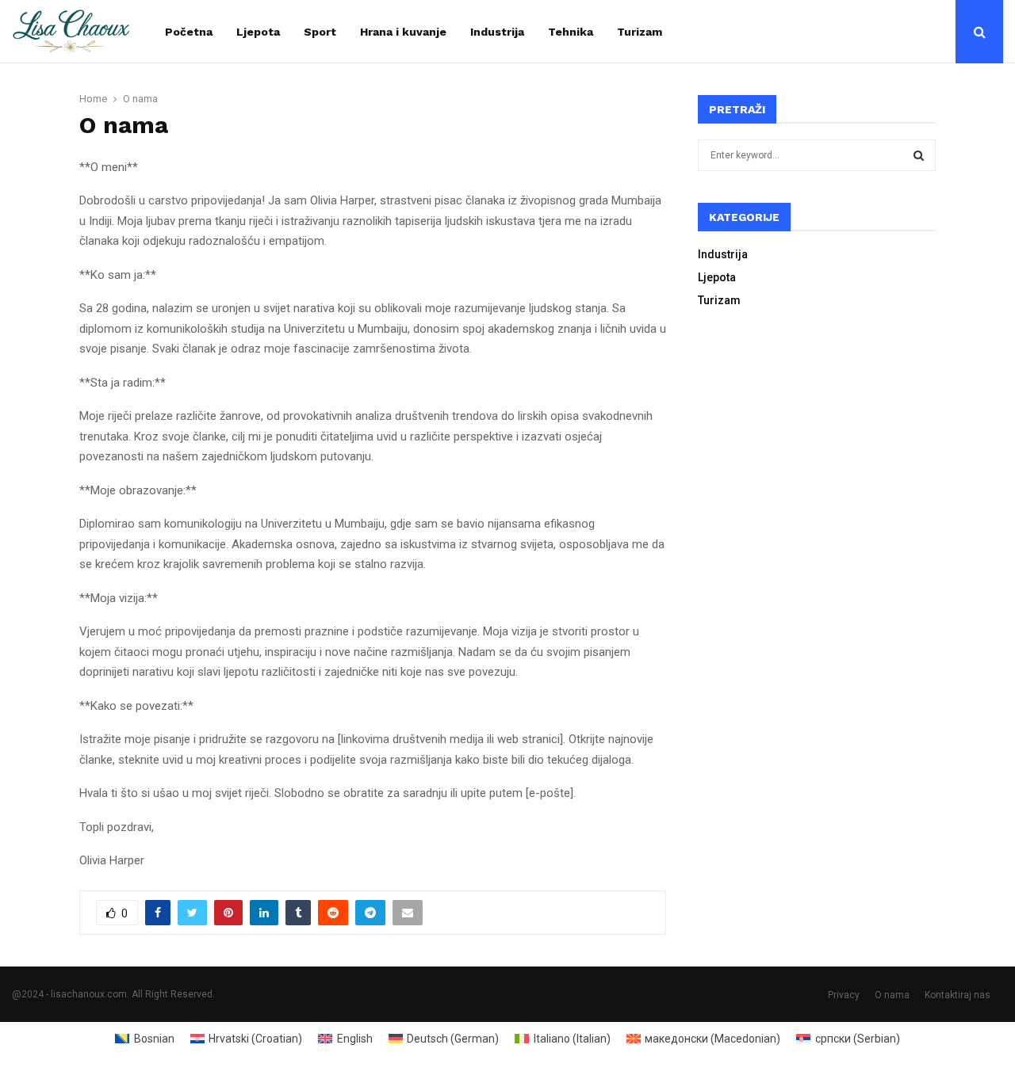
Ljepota (258, 31)
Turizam (639, 31)
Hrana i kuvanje (403, 31)
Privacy (844, 995)
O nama (892, 995)
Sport (320, 31)
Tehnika (570, 31)
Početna (189, 31)
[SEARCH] (919, 155)
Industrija (497, 31)
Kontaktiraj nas (957, 995)
